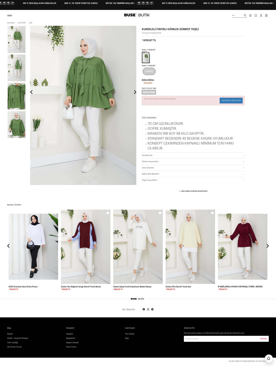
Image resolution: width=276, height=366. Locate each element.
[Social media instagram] (148, 309)
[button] (193, 155)
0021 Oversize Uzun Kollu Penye (23, 287)
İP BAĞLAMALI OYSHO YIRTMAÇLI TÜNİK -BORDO (240, 287)
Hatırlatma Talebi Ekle (231, 101)
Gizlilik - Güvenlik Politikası (17, 338)
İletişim (10, 334)
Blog (127, 338)
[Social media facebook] (144, 309)
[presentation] (31, 92)
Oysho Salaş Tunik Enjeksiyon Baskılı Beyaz (132, 287)
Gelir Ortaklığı (12, 342)
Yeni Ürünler (130, 334)
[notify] (250, 16)
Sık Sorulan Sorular (14, 347)
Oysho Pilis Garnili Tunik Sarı (178, 287)
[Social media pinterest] (152, 309)
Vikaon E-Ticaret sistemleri (244, 361)
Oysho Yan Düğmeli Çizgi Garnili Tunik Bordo (81, 287)
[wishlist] (55, 213)
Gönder (263, 339)
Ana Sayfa (11, 23)
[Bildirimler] (269, 358)
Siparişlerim (70, 338)
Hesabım (69, 334)
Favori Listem (71, 347)
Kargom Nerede (72, 342)
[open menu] (10, 15)
